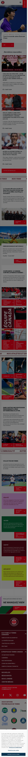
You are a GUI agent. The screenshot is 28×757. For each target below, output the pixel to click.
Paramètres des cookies (13, 750)
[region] (13, 743)
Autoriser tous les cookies (13, 754)
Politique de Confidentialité (15, 747)
